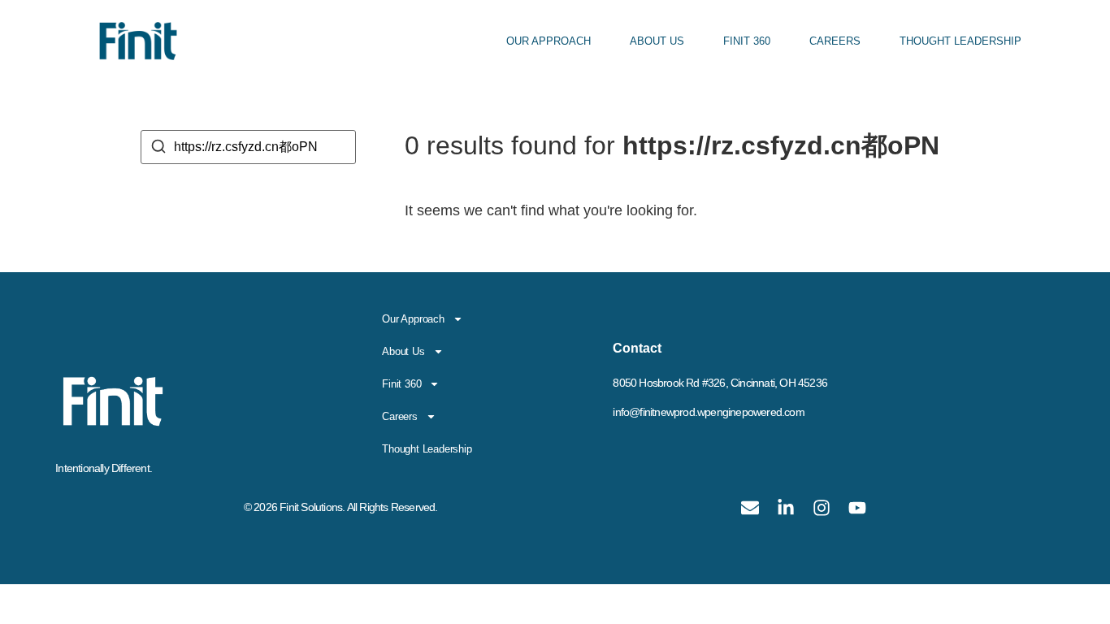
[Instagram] (821, 508)
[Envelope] (750, 508)
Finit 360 (746, 41)
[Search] (158, 149)
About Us (657, 41)
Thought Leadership (960, 41)
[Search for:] (248, 147)
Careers (835, 41)
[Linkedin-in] (786, 508)
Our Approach (548, 41)
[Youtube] (857, 508)
